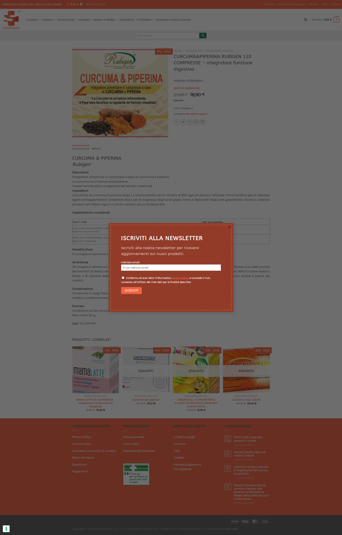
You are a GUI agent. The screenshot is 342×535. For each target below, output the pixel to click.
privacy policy (180, 278)
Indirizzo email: (130, 262)
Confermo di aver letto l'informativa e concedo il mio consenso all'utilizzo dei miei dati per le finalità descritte (165, 280)
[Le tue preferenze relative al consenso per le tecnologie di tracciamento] (6, 528)
